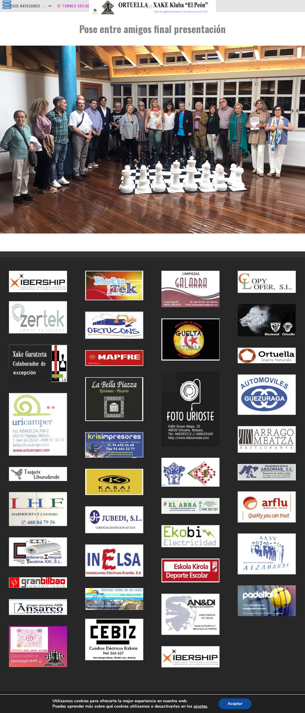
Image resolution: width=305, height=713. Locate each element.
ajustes (200, 706)
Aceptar (235, 703)
